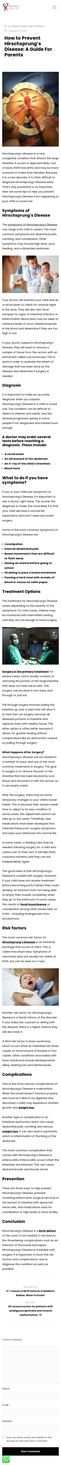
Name (6, 1388)
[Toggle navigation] (54, 7)
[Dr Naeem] (11, 7)
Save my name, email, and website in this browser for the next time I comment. (29, 1439)
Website (7, 1421)
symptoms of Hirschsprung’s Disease (32, 224)
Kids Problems (36, 25)
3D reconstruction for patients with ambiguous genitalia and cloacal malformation (30, 1311)
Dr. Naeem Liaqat (17, 25)
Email (6, 1405)
